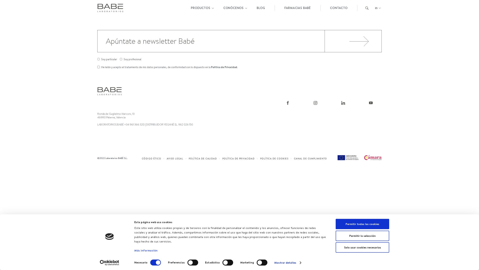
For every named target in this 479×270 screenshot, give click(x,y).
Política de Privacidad (224, 67)
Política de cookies (274, 158)
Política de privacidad (238, 158)
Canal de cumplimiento (310, 158)
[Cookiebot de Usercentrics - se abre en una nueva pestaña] (109, 263)
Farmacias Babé (297, 8)
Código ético (151, 158)
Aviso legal (175, 158)
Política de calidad (203, 158)
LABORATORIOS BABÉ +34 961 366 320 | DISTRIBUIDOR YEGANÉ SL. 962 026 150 (145, 124)
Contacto (338, 8)
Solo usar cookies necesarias (362, 247)
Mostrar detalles (285, 263)
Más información (146, 250)
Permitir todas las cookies (362, 224)
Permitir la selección (362, 236)
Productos (200, 8)
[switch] (192, 263)
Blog (261, 8)
